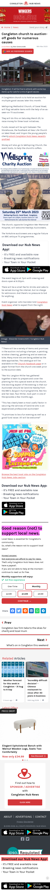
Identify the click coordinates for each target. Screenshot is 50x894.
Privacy (20, 822)
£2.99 (9, 594)
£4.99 (25, 594)
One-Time (12, 586)
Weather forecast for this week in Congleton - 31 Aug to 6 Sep (13, 685)
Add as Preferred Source (19, 51)
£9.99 (40, 594)
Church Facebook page (29, 363)
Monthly (36, 586)
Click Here (25, 802)
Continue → (24, 601)
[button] (22, 760)
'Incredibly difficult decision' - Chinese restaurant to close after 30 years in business (37, 688)
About (8, 816)
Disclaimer (28, 822)
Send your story (37, 27)
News (15, 27)
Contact (40, 816)
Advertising (23, 816)
